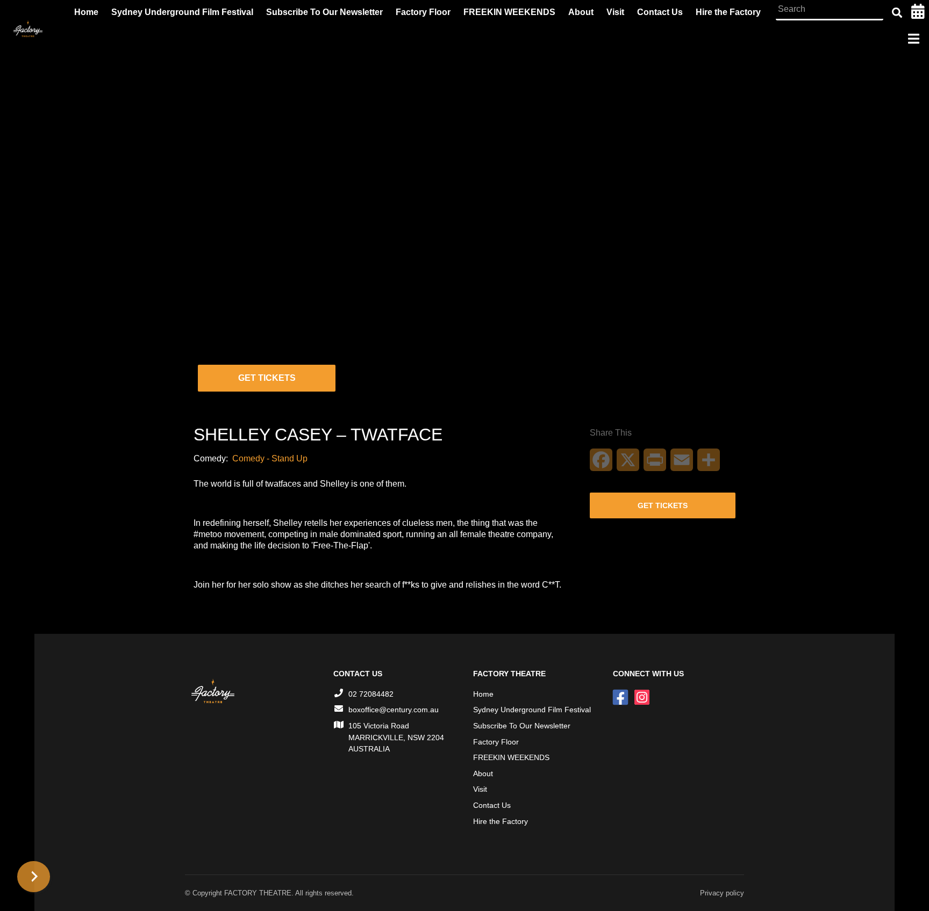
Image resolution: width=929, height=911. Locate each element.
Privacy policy (722, 893)
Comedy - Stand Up (270, 458)
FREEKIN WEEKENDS (511, 757)
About (483, 773)
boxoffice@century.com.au (393, 709)
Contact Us (492, 805)
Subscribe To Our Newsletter (521, 725)
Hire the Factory (500, 821)
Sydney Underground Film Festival (532, 709)
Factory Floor (496, 742)
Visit (480, 789)
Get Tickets (267, 377)
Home (483, 694)
